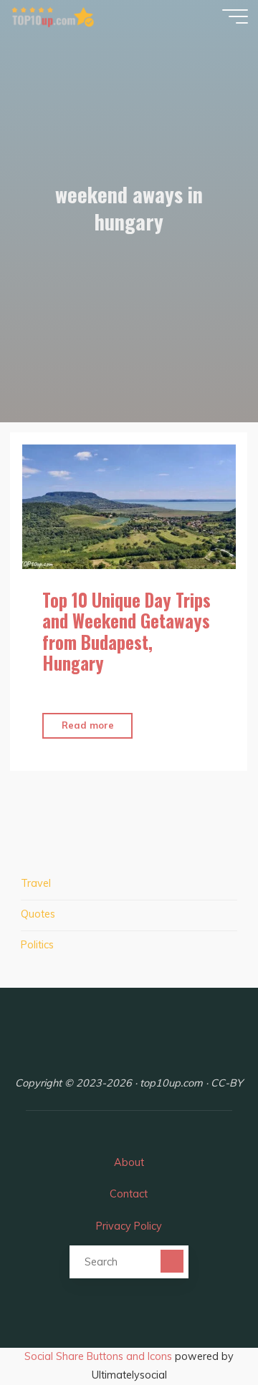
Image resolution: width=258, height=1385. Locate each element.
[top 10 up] (52, 15)
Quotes (38, 914)
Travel (36, 883)
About (129, 1162)
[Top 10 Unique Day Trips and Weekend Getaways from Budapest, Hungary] (129, 507)
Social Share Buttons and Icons (98, 1356)
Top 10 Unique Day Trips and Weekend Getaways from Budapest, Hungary (127, 631)
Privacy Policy (129, 1226)
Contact (129, 1193)
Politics (37, 944)
